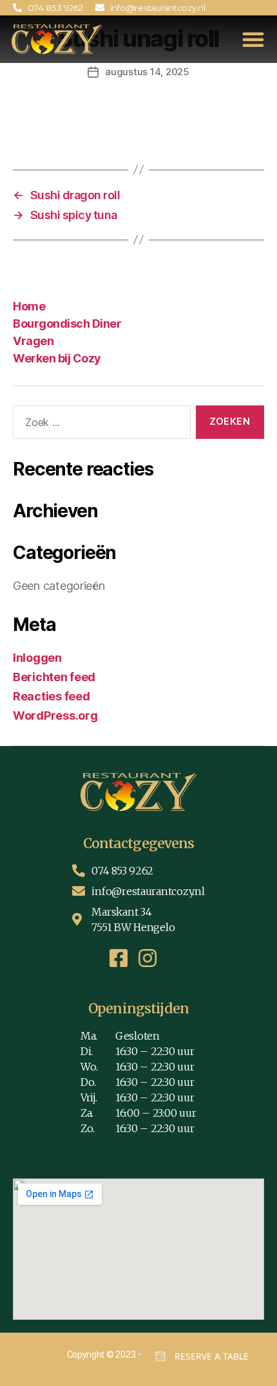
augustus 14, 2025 (147, 72)
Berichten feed (54, 677)
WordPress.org (55, 715)
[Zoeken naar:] (99, 424)
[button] (253, 39)
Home (29, 306)
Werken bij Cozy (57, 358)
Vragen (33, 341)
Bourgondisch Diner (67, 323)
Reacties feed (51, 696)
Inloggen (37, 657)
